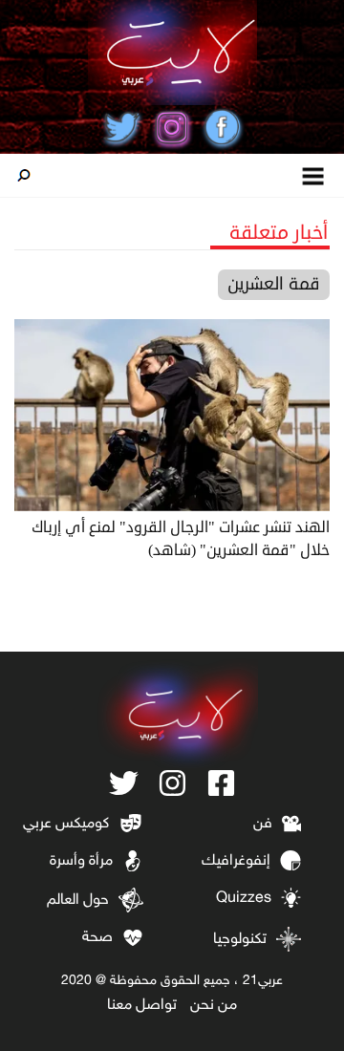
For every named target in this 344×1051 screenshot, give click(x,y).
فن (262, 824)
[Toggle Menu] (314, 175)
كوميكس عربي (66, 824)
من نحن (213, 1006)
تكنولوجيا (240, 940)
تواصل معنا (142, 1006)
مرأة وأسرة (81, 861)
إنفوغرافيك (236, 861)
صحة (97, 938)
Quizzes (243, 899)
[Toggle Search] (23, 175)
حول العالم (78, 900)
